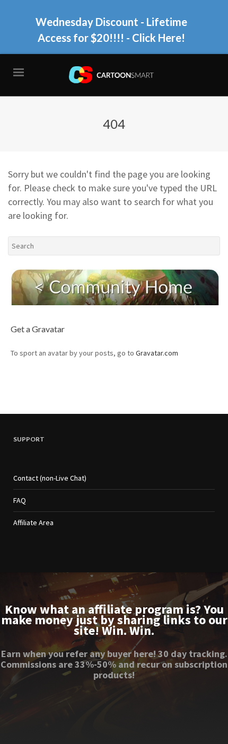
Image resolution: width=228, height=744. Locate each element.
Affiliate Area (33, 522)
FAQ (19, 500)
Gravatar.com (157, 353)
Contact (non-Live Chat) (49, 478)
